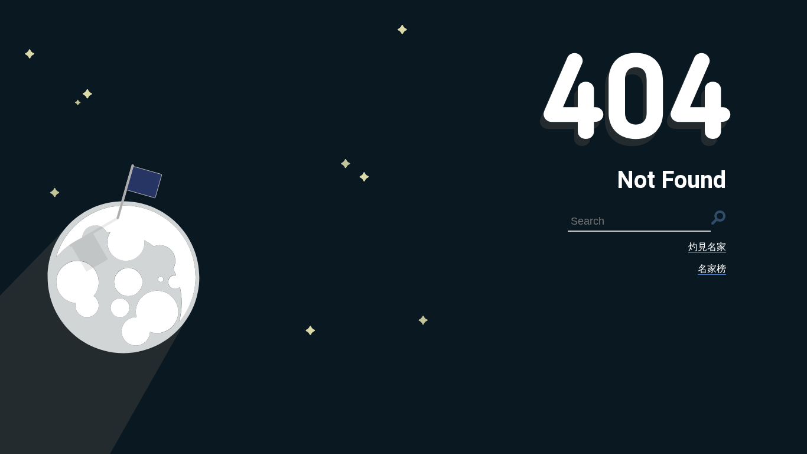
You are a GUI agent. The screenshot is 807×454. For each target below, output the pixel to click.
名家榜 (712, 268)
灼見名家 (707, 246)
